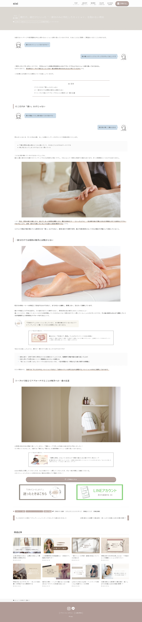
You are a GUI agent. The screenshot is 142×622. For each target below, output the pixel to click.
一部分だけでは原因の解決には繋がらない (50, 90)
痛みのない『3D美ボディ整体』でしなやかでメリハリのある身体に (70, 336)
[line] (73, 608)
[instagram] (69, 608)
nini (15, 3)
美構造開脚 (97, 511)
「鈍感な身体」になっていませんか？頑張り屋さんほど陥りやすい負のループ (74, 458)
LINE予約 (79, 613)
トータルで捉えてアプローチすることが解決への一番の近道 (55, 93)
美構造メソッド (87, 511)
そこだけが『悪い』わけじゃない (47, 87)
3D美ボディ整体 (19, 21)
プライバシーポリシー (67, 613)
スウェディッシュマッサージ (33, 21)
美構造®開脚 (45, 21)
